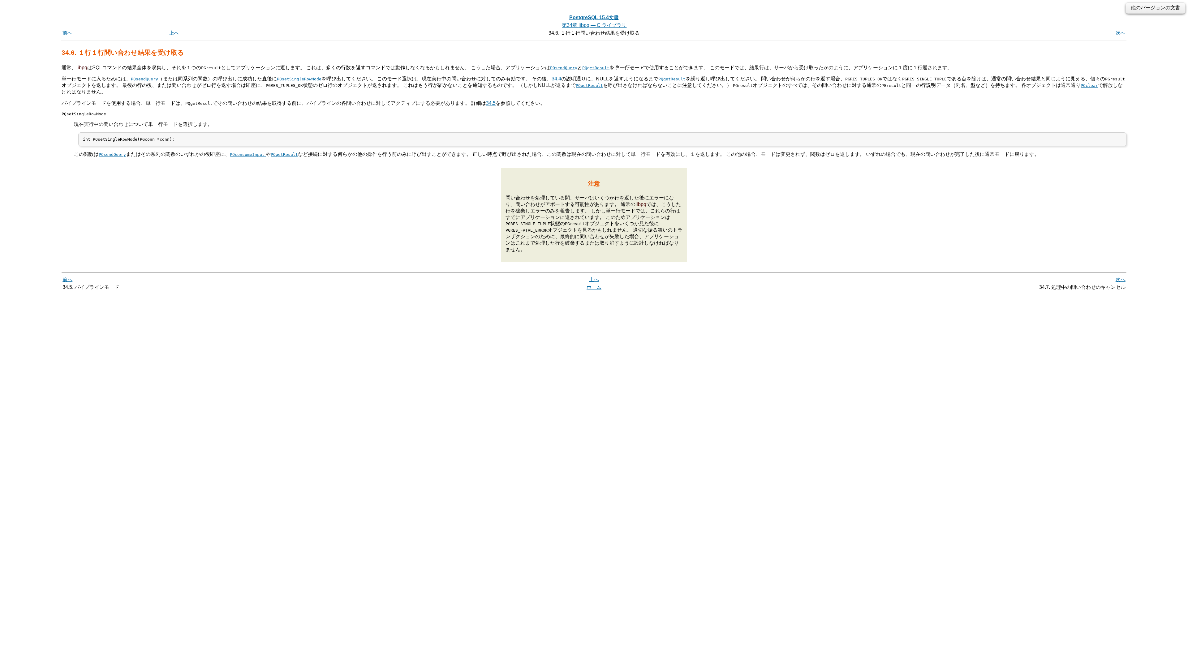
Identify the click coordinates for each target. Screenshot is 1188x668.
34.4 (556, 78)
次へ (1121, 33)
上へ (174, 33)
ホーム (594, 287)
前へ (67, 33)
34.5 (491, 103)
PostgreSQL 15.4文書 (594, 17)
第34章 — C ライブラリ (594, 25)
